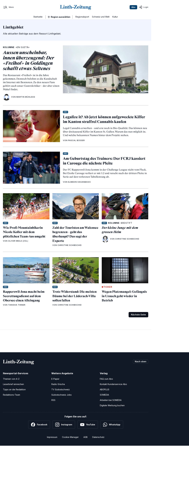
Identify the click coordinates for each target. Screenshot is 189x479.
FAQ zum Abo (106, 379)
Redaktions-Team (11, 395)
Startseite (38, 16)
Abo (133, 7)
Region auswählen (60, 17)
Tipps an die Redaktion (14, 389)
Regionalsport (82, 16)
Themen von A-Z (11, 379)
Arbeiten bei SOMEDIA (111, 400)
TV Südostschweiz (60, 389)
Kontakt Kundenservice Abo (113, 384)
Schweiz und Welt (100, 16)
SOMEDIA (104, 395)
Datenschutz (98, 437)
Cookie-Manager (70, 437)
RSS (53, 400)
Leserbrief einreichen (13, 384)
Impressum (52, 437)
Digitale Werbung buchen (112, 405)
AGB (85, 437)
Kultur (115, 16)
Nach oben (140, 361)
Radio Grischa (58, 384)
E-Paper (55, 379)
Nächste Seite (138, 314)
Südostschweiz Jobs (61, 395)
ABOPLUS (104, 389)
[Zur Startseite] (75, 7)
